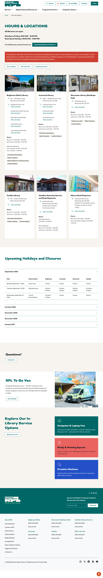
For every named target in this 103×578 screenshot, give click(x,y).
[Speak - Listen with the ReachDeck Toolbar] (99, 574)
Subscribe (93, 505)
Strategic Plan (9, 541)
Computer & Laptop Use (71, 425)
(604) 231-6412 (15, 119)
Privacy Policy (42, 562)
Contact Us (8, 552)
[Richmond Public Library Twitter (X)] (85, 562)
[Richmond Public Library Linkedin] (93, 562)
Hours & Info (32, 526)
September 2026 (11, 272)
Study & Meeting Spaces (71, 447)
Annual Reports (10, 524)
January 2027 (10, 324)
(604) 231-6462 (16, 204)
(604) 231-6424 (80, 107)
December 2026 (11, 319)
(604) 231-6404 (16, 126)
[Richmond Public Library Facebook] (89, 562)
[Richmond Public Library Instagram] (80, 562)
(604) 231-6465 (48, 106)
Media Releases (10, 538)
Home (6, 15)
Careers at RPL (9, 527)
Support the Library (11, 548)
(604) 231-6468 (48, 113)
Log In (94, 3)
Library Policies (9, 534)
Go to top (92, 493)
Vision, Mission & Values (12, 545)
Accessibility (73, 3)
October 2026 (10, 307)
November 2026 (11, 313)
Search (49, 3)
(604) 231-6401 (16, 106)
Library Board (9, 531)
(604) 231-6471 (47, 119)
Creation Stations (67, 469)
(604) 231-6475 (16, 132)
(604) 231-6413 (15, 113)
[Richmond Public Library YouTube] (97, 562)
